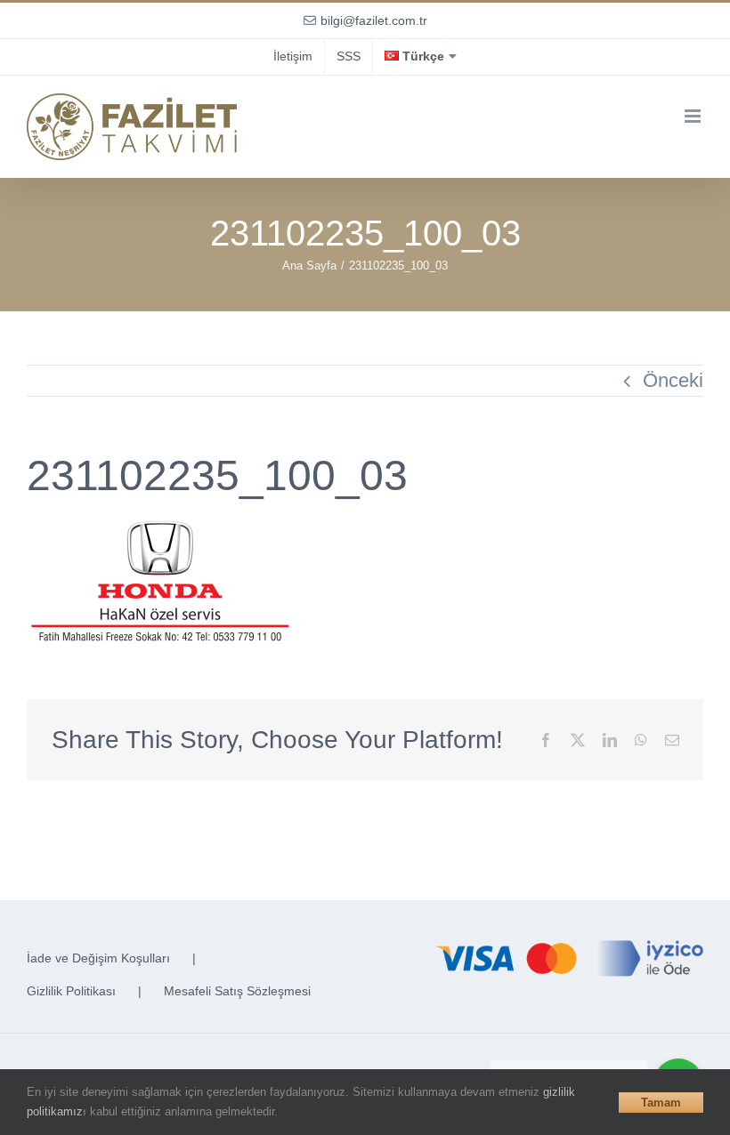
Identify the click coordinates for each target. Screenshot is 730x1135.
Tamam (661, 1102)
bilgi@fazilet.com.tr (373, 20)
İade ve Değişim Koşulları (98, 958)
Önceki (673, 380)
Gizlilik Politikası (71, 991)
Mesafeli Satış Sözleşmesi (237, 991)
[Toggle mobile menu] (694, 116)
